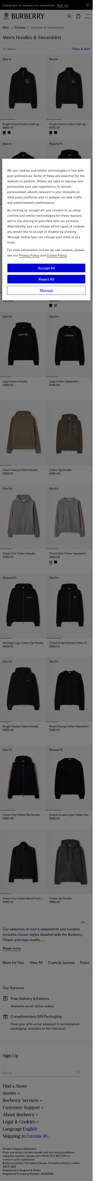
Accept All (46, 268)
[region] (46, 229)
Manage (46, 290)
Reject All (46, 279)
